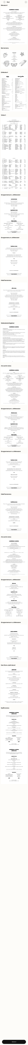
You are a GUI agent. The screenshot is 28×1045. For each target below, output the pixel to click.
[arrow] (2, 2)
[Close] (26, 2)
